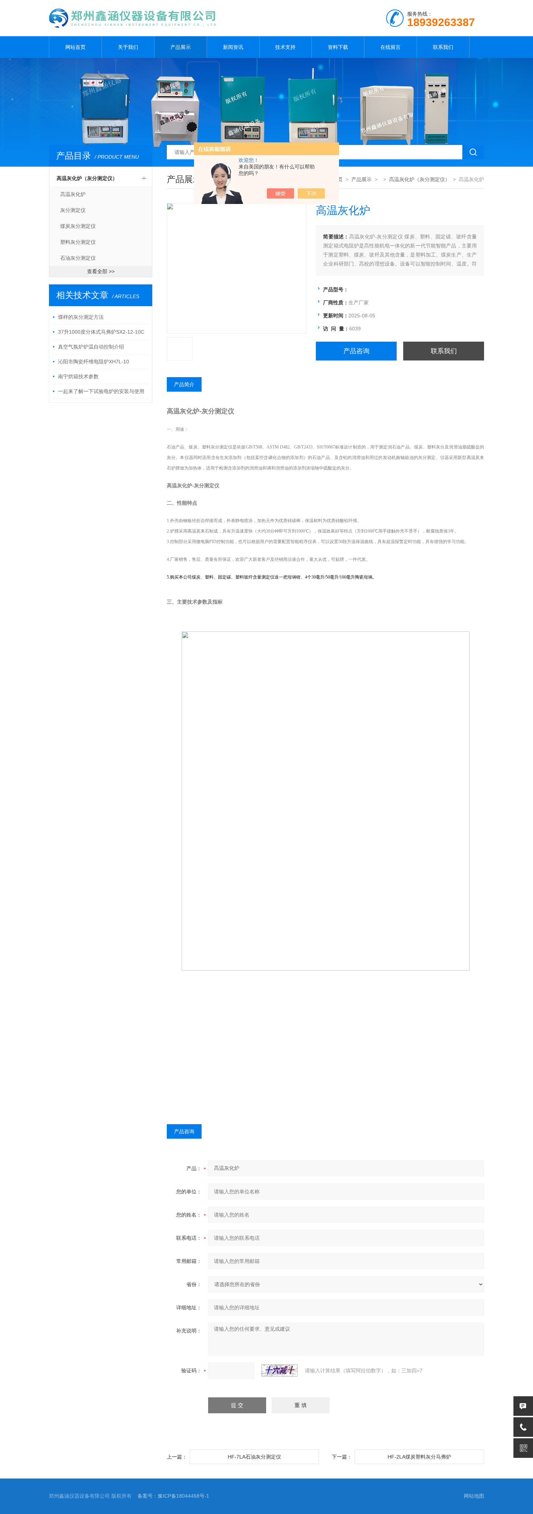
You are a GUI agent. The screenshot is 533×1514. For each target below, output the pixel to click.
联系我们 (443, 47)
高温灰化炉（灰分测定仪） (87, 178)
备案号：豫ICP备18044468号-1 (173, 1496)
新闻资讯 (233, 47)
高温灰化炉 (73, 194)
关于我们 (128, 47)
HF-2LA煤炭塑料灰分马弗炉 (419, 1457)
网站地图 (474, 1496)
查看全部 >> (101, 271)
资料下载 (338, 47)
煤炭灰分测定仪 (78, 226)
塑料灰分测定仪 (78, 242)
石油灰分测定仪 (78, 258)
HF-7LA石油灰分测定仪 (254, 1457)
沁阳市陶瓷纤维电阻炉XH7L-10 (93, 361)
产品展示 (180, 47)
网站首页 (75, 47)
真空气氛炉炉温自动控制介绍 (91, 347)
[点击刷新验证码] (279, 1370)
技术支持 (285, 47)
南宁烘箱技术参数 (78, 376)
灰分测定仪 (73, 210)
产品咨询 (356, 351)
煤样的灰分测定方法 (81, 317)
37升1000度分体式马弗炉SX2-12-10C (101, 332)
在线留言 (390, 47)
